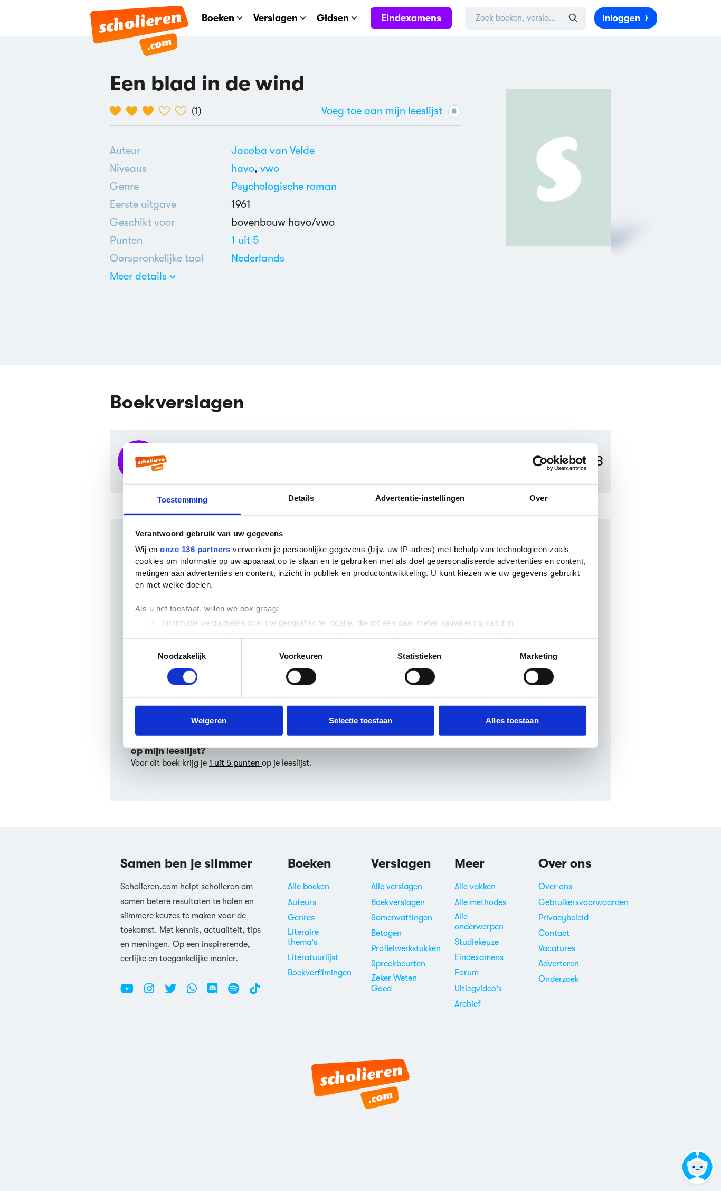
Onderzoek (558, 979)
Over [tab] (538, 498)
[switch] (301, 676)
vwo (269, 168)
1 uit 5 (245, 240)
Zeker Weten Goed (394, 983)
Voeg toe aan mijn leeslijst (381, 111)
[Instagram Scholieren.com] (153, 993)
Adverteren (558, 964)
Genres (301, 918)
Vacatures (556, 948)
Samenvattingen (401, 918)
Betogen (386, 933)
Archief (467, 1004)
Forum (466, 973)
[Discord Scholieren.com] (216, 993)
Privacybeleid (563, 918)
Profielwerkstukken (406, 948)
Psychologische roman (284, 186)
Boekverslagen (398, 902)
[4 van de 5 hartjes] (167, 111)
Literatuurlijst (313, 957)
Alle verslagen (396, 886)
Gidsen (333, 18)
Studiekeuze (476, 942)
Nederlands (257, 258)
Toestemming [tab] (182, 499)
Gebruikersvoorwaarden (583, 902)
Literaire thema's (303, 937)
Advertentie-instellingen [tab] (419, 498)
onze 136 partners (195, 549)
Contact (554, 933)
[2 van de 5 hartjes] (134, 111)
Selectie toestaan (361, 719)
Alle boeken (308, 886)
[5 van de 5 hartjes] (183, 111)
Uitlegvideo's (478, 988)
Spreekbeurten (398, 964)
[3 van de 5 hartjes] (151, 111)
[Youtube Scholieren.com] (130, 993)
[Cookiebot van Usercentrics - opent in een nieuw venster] (540, 463)
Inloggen (621, 18)
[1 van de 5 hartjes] (118, 111)
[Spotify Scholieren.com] (237, 993)
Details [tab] (301, 498)
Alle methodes (480, 902)
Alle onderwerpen (479, 922)
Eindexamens (411, 18)
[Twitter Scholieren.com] (174, 993)
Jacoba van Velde (273, 150)
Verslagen (275, 18)
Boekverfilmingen (320, 973)
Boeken (218, 18)
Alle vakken (475, 886)
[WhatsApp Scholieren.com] (196, 993)
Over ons (555, 886)
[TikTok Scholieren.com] (255, 993)
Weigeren (208, 719)
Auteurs (302, 902)
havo (245, 168)
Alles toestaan (512, 719)
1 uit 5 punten (235, 763)
